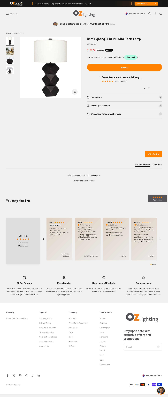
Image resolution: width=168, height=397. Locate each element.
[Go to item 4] (10, 70)
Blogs (71, 337)
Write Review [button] (153, 154)
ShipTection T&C (46, 341)
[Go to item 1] (10, 41)
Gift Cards (73, 341)
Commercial (105, 364)
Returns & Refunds (47, 327)
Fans (102, 332)
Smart (102, 350)
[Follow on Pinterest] (26, 375)
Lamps (103, 341)
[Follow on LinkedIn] (39, 375)
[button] (84, 180)
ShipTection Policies (48, 337)
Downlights (105, 327)
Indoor (103, 318)
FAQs (71, 332)
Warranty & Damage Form (17, 318)
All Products (19, 33)
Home (8, 33)
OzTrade (72, 346)
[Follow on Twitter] (13, 375)
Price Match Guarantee (78, 323)
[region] (101, 239)
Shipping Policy (45, 318)
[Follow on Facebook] (7, 375)
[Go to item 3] (10, 61)
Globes (103, 346)
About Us (72, 318)
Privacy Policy (45, 323)
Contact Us (44, 346)
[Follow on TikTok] (32, 375)
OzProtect (73, 327)
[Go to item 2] (10, 51)
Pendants (104, 337)
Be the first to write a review (84, 181)
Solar (102, 360)
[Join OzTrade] (84, 3)
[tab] (142, 165)
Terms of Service (46, 332)
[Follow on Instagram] (20, 375)
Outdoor (103, 323)
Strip (102, 355)
